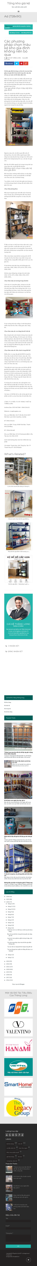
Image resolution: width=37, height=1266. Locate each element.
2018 (8, 974)
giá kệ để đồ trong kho (19, 26)
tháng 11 (10, 906)
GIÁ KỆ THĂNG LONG (14, 58)
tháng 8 (10, 914)
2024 (8, 902)
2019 (8, 972)
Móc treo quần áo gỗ (13, 1152)
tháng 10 (10, 909)
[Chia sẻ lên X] (17, 63)
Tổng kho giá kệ (18, 3)
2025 (8, 899)
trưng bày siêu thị (12, 1161)
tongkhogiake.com (15, 411)
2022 (8, 964)
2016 (8, 980)
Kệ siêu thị (7, 705)
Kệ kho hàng (7, 702)
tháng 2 (10, 954)
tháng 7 (10, 917)
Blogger (22, 984)
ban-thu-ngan (23, 1148)
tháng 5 (10, 922)
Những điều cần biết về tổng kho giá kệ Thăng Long (18, 882)
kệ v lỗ (20, 1144)
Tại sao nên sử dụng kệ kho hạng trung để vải (19, 946)
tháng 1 (10, 957)
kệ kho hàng (10, 1144)
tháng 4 (10, 925)
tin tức (20, 1156)
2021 (8, 966)
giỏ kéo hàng (10, 1156)
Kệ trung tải (7, 708)
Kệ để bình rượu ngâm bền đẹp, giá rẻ (14, 800)
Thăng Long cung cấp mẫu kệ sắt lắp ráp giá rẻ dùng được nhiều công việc (22, 1169)
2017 (8, 977)
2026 (8, 896)
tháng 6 (10, 920)
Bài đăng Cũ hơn (15, 32)
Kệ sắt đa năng (8, 712)
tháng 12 (10, 904)
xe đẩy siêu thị (11, 1148)
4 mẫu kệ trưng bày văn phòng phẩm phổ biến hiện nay (21, 1206)
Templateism (16, 1256)
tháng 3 (10, 928)
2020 (8, 969)
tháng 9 (10, 912)
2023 (8, 961)
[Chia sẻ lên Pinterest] (21, 63)
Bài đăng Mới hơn (26, 32)
